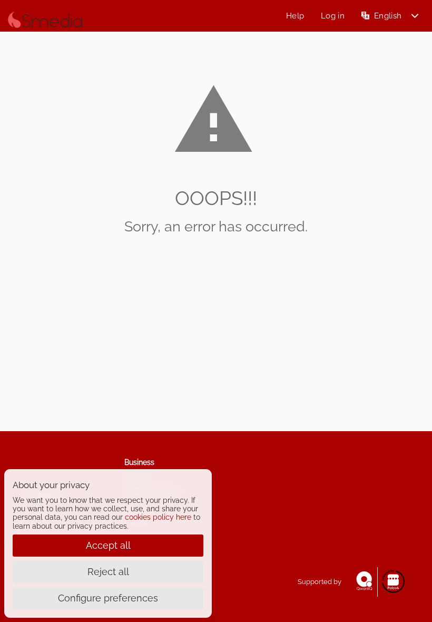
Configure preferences (108, 598)
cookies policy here (158, 517)
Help (295, 16)
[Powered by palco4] (392, 581)
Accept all (108, 545)
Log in (333, 16)
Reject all (108, 571)
